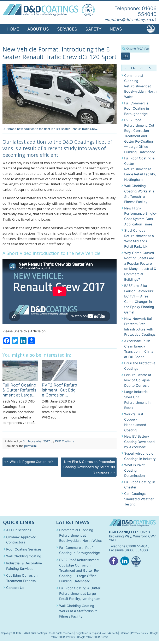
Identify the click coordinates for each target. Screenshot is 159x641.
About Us (38, 29)
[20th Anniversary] (88, 10)
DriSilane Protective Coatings (139, 366)
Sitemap (124, 633)
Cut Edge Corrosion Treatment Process (21, 578)
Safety (93, 29)
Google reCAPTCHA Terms (92, 637)
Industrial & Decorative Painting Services (24, 566)
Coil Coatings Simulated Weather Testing (139, 499)
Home (13, 29)
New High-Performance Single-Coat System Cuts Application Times (140, 216)
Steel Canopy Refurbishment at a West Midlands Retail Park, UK (139, 238)
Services (67, 29)
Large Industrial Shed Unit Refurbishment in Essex (137, 400)
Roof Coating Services (23, 549)
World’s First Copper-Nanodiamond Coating (135, 422)
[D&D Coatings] (40, 10)
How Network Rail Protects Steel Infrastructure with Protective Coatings (139, 327)
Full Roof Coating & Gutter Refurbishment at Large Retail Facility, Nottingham (140, 168)
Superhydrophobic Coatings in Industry (140, 456)
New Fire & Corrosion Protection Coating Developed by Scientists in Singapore (89, 467)
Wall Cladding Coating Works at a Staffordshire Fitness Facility (139, 194)
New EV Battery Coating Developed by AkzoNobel (139, 441)
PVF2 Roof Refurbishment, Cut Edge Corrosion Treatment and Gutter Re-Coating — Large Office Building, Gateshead (139, 136)
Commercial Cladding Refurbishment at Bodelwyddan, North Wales (140, 86)
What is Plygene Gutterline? (28, 462)
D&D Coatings (64, 441)
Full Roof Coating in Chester (139, 484)
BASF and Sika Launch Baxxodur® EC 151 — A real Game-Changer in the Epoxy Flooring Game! (139, 299)
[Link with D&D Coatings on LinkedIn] (124, 562)
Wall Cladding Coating (23, 556)
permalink (30, 446)
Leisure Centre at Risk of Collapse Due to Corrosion (137, 380)
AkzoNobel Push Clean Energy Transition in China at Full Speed (138, 349)
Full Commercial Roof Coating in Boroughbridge (136, 108)
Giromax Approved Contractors (21, 539)
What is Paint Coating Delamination (134, 470)
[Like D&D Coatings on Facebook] (113, 562)
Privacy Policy (139, 633)
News (116, 29)
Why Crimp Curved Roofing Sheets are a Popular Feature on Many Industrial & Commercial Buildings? (140, 266)
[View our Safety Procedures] (136, 562)
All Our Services (18, 530)
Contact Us (20, 39)
